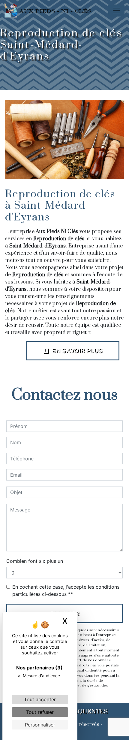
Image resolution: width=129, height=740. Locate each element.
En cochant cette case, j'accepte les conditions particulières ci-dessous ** (65, 590)
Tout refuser (40, 712)
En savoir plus (76, 350)
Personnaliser (40, 725)
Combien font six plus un (34, 561)
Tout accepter (40, 699)
